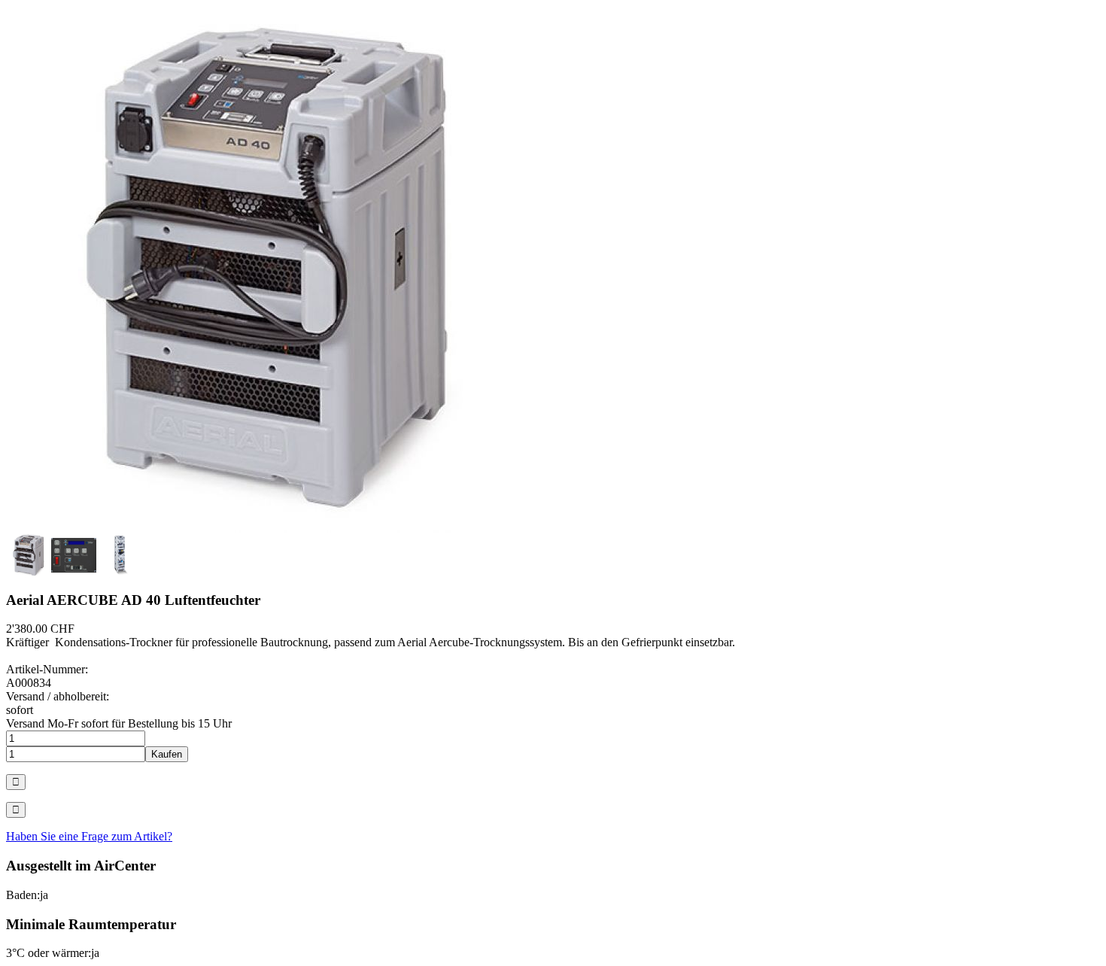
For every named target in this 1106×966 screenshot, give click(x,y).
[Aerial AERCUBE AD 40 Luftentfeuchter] (269, 528)
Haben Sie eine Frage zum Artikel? (89, 836)
